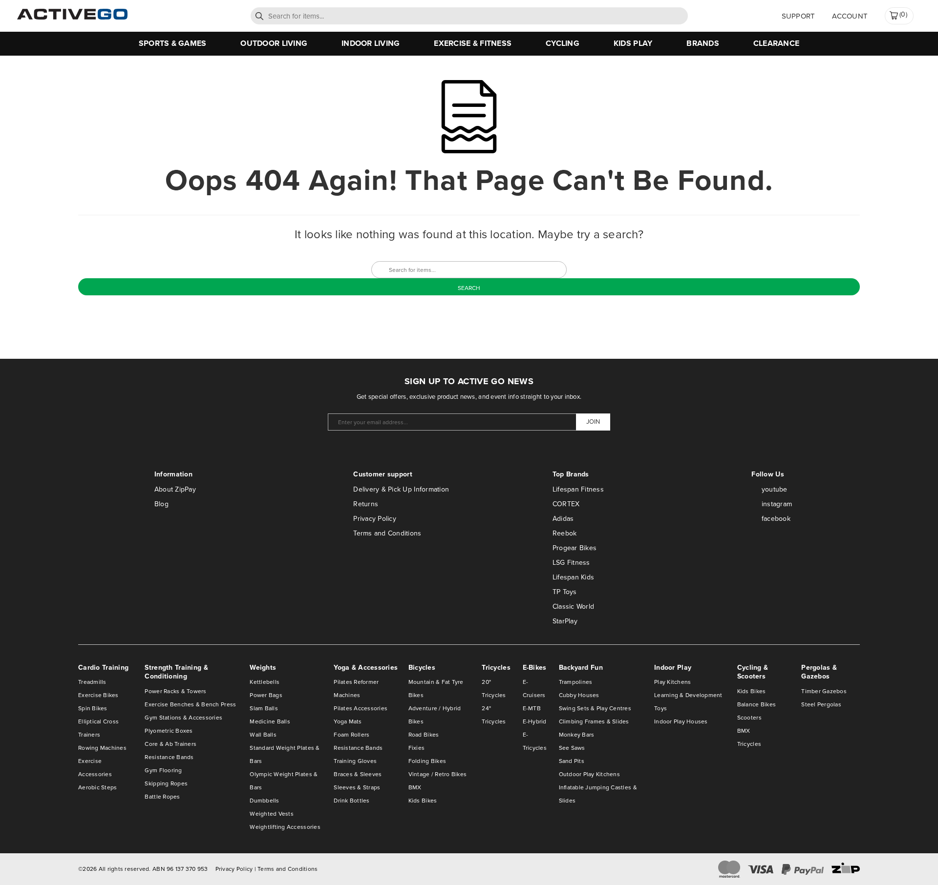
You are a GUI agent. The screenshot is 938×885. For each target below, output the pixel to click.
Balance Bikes (756, 704)
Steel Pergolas (821, 704)
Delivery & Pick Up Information (401, 489)
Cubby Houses (579, 695)
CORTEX (566, 504)
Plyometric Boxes (168, 730)
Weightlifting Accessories (285, 827)
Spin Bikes (92, 708)
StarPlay (565, 621)
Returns (365, 504)
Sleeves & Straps (357, 787)
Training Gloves (355, 761)
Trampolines (576, 682)
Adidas (563, 519)
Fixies (416, 747)
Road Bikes (423, 734)
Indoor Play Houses (681, 721)
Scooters (749, 717)
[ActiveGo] (72, 17)
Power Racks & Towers (175, 691)
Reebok (565, 533)
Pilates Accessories (360, 708)
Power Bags (266, 695)
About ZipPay (175, 489)
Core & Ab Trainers (170, 744)
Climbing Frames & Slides (594, 721)
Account (850, 16)
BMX (415, 787)
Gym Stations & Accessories (183, 717)
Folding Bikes (427, 761)
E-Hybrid (535, 721)
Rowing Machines (102, 747)
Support (798, 16)
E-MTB (532, 708)
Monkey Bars (577, 734)
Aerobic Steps (97, 787)
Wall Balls (263, 734)
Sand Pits (571, 761)
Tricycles (749, 744)
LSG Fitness (571, 562)
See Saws (572, 747)
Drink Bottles (351, 800)
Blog (161, 504)
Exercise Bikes (98, 695)
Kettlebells (264, 682)
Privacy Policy (374, 519)
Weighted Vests (272, 813)
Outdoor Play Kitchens (589, 774)
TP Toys (565, 592)
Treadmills (92, 682)
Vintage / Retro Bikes (437, 774)
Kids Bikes (422, 800)
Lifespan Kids (573, 577)
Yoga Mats (348, 721)
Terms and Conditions (387, 533)
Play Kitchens (672, 682)
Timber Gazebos (824, 691)
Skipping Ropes (166, 783)
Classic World (573, 606)
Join (593, 421)
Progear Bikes (575, 548)
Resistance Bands (169, 757)
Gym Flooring (163, 770)
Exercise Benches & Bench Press (190, 704)
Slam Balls (264, 708)
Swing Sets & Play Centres (595, 708)
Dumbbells (264, 800)
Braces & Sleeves (358, 774)
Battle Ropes (162, 796)
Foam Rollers (351, 734)
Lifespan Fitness (578, 489)
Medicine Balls (270, 721)
